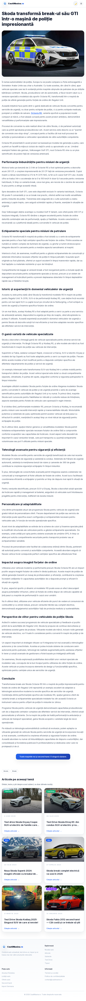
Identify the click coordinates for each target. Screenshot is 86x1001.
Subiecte (48, 956)
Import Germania (8, 986)
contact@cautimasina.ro (53, 980)
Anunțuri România (8, 973)
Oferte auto (6, 980)
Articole (47, 953)
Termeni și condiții (51, 973)
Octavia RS (36, 113)
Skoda (5, 771)
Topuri (47, 963)
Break (14, 771)
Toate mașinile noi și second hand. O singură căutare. (43, 757)
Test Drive (48, 960)
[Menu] (81, 3)
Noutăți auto (49, 950)
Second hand (7, 983)
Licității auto (6, 976)
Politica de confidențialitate (55, 976)
